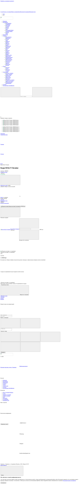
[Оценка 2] (30, 337)
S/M (1, 199)
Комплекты (5, 34)
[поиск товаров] (10, 92)
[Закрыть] (10, 212)
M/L (3, 199)
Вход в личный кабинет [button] (8, 392)
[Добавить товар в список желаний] (10, 180)
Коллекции (5, 22)
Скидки (4, 84)
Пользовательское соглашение (69, 480)
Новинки (5, 21)
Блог (19, 11)
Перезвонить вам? (4, 424)
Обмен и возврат (14, 11)
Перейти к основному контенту (7, 1)
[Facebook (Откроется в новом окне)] (28, 10)
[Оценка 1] (10, 337)
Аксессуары (5, 72)
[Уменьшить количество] (29, 223)
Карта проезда (3, 465)
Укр (4, 13)
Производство (33, 11)
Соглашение (27, 11)
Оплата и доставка (7, 11)
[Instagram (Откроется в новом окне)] (9, 10)
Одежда (4, 35)
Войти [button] (1, 197)
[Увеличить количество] (29, 235)
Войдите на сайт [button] (4, 185)
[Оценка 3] (50, 337)
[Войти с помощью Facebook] (10, 323)
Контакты (22, 11)
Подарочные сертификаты (8, 85)
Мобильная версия (23, 366)
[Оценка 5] (30, 347)
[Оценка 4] (10, 347)
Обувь (4, 66)
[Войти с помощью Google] (30, 323)
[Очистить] (42, 92)
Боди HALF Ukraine (14, 229)
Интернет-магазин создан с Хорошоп (8, 367)
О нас (1, 11)
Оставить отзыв (3, 172)
